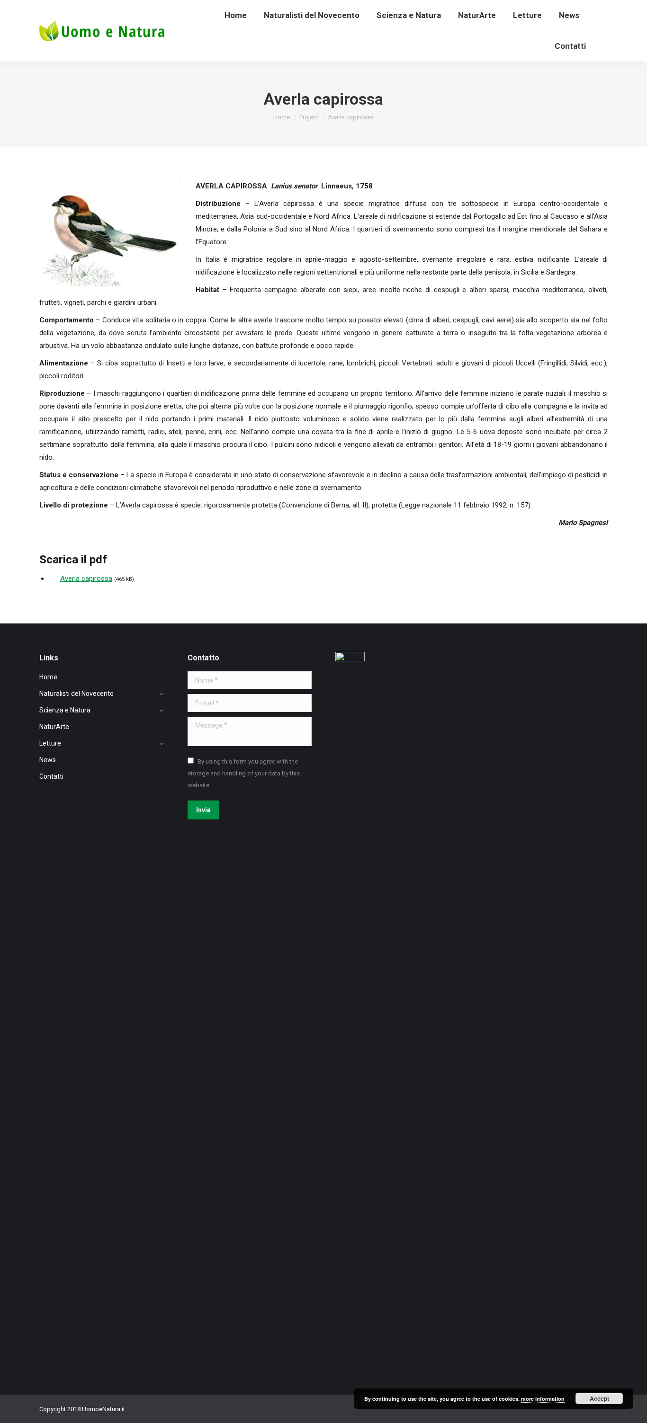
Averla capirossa (86, 578)
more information (543, 1398)
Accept (599, 1398)
